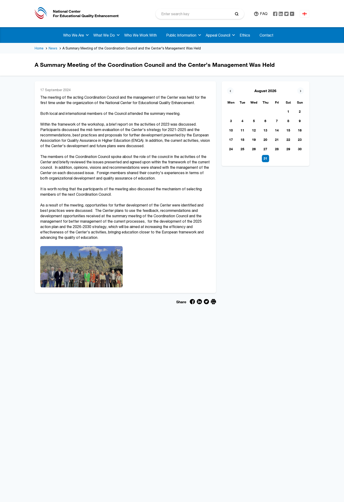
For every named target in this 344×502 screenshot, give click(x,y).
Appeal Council (218, 35)
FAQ (263, 13)
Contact (266, 35)
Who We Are (73, 35)
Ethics (245, 35)
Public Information (181, 35)
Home (39, 48)
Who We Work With (140, 35)
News (53, 48)
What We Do (104, 35)
